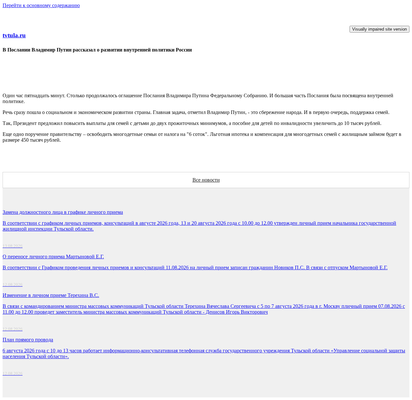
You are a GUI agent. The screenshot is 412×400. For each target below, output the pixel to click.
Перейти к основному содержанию (41, 5)
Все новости (206, 180)
